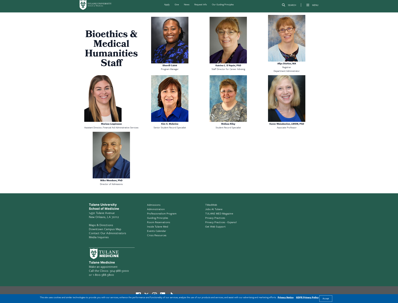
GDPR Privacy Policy (307, 297)
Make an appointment (103, 266)
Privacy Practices (215, 218)
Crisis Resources (157, 235)
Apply (167, 4)
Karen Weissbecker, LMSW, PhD (286, 123)
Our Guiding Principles (223, 4)
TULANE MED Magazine (219, 213)
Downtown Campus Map (105, 229)
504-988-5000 (119, 271)
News (186, 4)
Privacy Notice (286, 297)
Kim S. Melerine (169, 123)
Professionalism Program (161, 213)
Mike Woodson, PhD (111, 180)
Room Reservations (158, 222)
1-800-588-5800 (103, 275)
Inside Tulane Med (157, 226)
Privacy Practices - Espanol (221, 222)
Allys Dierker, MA (286, 63)
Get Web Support (215, 226)
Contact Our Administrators (107, 233)
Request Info (200, 4)
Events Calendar (156, 231)
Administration (156, 209)
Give (177, 4)
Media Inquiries (99, 237)
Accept (326, 298)
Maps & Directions (101, 225)
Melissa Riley (228, 123)
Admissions (153, 205)
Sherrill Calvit (169, 65)
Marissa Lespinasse (111, 123)
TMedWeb (211, 205)
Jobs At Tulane (213, 209)
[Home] (96, 5)
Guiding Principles (157, 218)
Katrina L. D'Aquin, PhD (228, 65)
